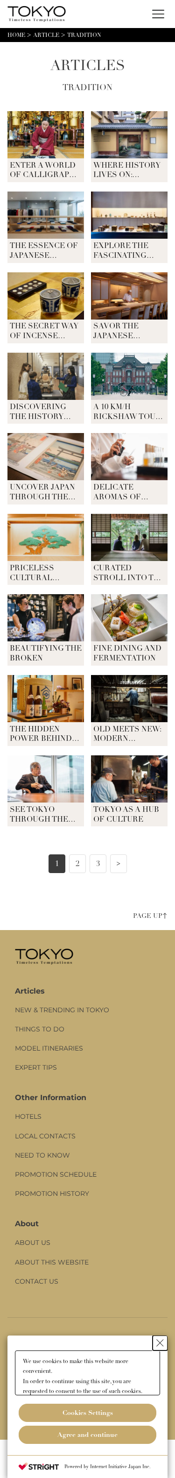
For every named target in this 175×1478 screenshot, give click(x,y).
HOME (16, 35)
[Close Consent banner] (160, 1343)
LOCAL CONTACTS (45, 1136)
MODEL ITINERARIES (49, 1048)
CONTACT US (36, 1281)
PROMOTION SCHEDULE (56, 1174)
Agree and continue (87, 1434)
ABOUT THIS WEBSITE (52, 1262)
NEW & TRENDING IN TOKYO (62, 1010)
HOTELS (28, 1116)
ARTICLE (46, 35)
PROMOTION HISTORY (52, 1193)
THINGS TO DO (39, 1029)
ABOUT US (32, 1242)
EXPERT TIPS (36, 1067)
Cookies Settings (88, 1412)
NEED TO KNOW (42, 1155)
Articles (30, 991)
